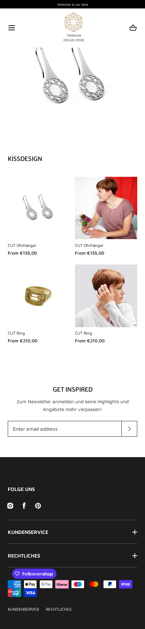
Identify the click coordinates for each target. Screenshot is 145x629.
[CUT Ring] (39, 295)
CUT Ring (16, 333)
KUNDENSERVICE (28, 532)
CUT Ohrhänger (22, 245)
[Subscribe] (129, 429)
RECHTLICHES (24, 556)
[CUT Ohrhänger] (39, 208)
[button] (12, 28)
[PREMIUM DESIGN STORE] (73, 28)
